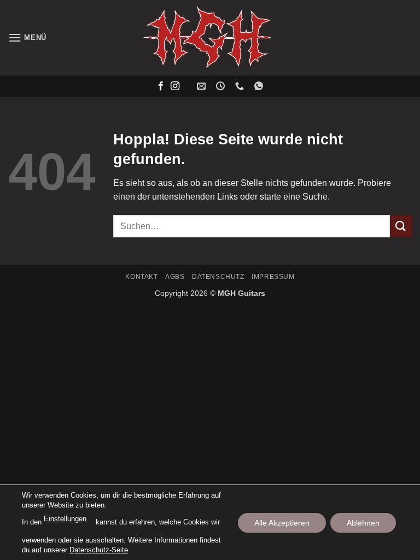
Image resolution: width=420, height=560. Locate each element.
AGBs (174, 277)
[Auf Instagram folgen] (175, 86)
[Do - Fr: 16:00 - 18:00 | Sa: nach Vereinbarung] (222, 86)
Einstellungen (65, 519)
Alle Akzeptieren (282, 522)
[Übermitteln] (401, 226)
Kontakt (141, 277)
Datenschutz (218, 277)
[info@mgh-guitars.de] (202, 86)
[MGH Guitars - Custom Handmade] (210, 37)
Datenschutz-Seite (98, 549)
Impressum (273, 277)
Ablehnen (363, 522)
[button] (27, 37)
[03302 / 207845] (241, 86)
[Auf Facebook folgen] (160, 86)
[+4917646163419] (260, 86)
